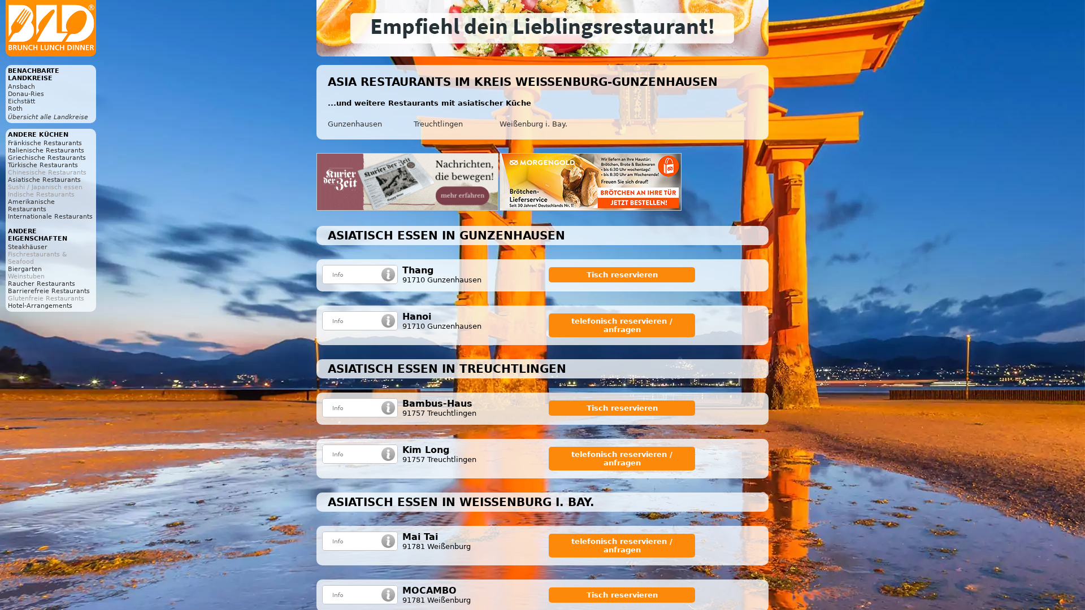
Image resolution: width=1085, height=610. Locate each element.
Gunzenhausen (355, 124)
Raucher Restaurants (41, 283)
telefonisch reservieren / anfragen (621, 325)
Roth (15, 108)
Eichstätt (21, 101)
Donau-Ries (26, 94)
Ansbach (21, 86)
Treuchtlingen (438, 124)
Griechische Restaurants (47, 158)
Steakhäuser (27, 247)
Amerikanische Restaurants (31, 205)
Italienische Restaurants (46, 150)
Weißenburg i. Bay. (533, 124)
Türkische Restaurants (43, 165)
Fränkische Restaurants (45, 143)
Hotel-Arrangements (40, 306)
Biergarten (25, 269)
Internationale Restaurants (50, 216)
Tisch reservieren (622, 275)
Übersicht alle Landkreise (48, 117)
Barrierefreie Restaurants (49, 291)
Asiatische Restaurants (44, 180)
